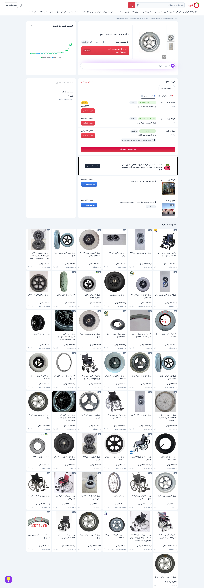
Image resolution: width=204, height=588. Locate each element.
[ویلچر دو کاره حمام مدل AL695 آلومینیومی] (64, 521)
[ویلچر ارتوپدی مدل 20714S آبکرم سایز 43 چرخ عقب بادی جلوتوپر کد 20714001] (140, 521)
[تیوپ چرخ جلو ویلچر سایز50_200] (165, 443)
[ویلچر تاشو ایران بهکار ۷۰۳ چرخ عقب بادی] (140, 482)
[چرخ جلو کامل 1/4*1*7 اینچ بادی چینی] (89, 482)
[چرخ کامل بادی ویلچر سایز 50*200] (38, 362)
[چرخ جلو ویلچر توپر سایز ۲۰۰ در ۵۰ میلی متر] (89, 239)
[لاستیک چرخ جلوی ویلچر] (64, 281)
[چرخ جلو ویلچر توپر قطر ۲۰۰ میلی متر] (140, 281)
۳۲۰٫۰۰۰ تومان (87, 106)
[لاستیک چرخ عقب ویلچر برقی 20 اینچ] (38, 521)
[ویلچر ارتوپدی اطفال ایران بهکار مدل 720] (64, 482)
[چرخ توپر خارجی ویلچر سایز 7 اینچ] (64, 239)
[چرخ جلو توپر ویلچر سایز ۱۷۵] (140, 239)
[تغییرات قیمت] (102, 42)
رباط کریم (172, 135)
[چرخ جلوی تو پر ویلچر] (114, 281)
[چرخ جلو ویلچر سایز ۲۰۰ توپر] (140, 401)
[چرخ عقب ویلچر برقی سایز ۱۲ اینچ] (38, 401)
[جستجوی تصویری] (137, 5)
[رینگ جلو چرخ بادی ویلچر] (38, 320)
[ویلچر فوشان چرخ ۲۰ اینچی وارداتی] (140, 443)
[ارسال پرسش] (173, 66)
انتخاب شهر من (92, 166)
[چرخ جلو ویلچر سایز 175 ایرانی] (89, 443)
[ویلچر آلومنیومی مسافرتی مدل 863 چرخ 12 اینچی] (165, 521)
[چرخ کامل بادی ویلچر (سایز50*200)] (89, 281)
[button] (11, 5)
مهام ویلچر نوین (168, 102)
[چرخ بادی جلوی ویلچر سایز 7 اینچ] (89, 320)
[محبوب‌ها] (97, 42)
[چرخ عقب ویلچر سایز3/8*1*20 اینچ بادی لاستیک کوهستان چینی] (64, 320)
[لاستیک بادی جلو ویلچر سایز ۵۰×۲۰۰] (165, 320)
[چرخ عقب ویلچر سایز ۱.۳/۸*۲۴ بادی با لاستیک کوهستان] (165, 401)
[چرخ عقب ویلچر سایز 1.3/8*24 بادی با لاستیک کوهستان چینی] (64, 401)
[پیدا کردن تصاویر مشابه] (164, 57)
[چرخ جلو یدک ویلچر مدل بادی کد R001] (114, 443)
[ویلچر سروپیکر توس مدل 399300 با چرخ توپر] (165, 239)
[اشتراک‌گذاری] (91, 42)
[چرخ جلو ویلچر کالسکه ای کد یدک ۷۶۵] (114, 521)
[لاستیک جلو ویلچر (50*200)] (38, 443)
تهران (173, 106)
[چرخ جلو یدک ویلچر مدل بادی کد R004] (64, 443)
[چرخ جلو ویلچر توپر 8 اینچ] (140, 362)
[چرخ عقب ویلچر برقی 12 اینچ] (165, 563)
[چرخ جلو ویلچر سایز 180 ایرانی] (114, 239)
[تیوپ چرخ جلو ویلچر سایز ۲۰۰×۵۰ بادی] (114, 320)
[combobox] (160, 5)
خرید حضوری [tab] (147, 96)
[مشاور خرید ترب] (8, 579)
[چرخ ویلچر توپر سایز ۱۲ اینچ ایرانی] (89, 401)
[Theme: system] (20, 5)
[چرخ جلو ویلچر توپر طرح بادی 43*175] (114, 362)
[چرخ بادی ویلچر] (114, 482)
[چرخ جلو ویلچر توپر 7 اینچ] (165, 482)
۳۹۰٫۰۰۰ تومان (87, 131)
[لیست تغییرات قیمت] (31, 26)
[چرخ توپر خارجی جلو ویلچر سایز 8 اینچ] (165, 362)
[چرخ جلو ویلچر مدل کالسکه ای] (38, 281)
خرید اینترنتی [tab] (165, 96)
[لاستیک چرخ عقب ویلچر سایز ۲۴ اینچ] (64, 362)
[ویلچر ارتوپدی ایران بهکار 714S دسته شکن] (114, 401)
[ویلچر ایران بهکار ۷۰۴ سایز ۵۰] (38, 482)
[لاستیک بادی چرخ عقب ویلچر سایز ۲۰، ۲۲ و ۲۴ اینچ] (140, 320)
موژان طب (170, 131)
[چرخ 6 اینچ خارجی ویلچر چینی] (165, 281)
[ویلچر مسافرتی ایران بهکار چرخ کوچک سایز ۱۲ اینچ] (89, 362)
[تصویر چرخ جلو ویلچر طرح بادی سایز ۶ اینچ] (171, 38)
